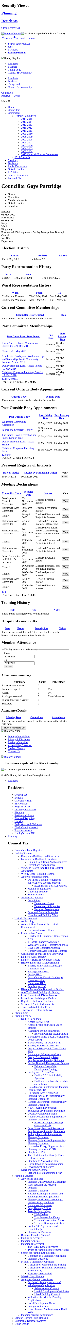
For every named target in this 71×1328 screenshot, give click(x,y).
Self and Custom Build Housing (31, 1317)
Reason (63, 255)
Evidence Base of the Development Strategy (46, 1068)
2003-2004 (27, 151)
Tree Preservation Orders (47, 1217)
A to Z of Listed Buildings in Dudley (40, 992)
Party (8, 274)
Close (4, 27)
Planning (19, 812)
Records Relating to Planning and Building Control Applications (45, 1195)
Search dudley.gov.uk (19, 43)
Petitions (32, 1187)
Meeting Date (28, 493)
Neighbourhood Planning (34, 1169)
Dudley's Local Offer (26, 833)
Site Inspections (36, 894)
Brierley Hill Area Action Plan (43, 1045)
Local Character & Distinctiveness (39, 995)
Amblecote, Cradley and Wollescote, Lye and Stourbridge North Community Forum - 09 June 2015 (23, 359)
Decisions (13, 163)
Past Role (50, 336)
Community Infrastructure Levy (44, 1054)
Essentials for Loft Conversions (50, 885)
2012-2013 (27, 124)
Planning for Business (39, 1232)
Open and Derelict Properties (43, 912)
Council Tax (21, 794)
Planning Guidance (38, 1190)
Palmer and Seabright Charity (17, 429)
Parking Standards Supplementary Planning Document (45, 1136)
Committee (36, 717)
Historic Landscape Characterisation (40, 962)
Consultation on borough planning (45, 1164)
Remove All (14, 27)
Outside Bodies (16, 169)
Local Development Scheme (42, 1113)
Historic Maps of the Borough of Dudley (42, 989)
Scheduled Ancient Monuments (37, 1004)
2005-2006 (27, 145)
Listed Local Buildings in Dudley (38, 998)
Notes (57, 610)
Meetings (13, 160)
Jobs (10, 46)
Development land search (41, 1166)
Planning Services (24, 1175)
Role (63, 314)
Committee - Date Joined (30, 314)
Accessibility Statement (20, 745)
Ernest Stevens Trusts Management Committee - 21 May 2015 (20, 344)
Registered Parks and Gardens (37, 1001)
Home (11, 107)
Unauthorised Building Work (43, 915)
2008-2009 (27, 136)
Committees (14, 113)
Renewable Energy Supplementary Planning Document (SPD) (46, 1148)
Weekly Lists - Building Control (37, 873)
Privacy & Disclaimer (19, 739)
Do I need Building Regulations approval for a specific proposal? (45, 881)
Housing (19, 821)
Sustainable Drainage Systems (30, 1320)
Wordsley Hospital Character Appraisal (48, 944)
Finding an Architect (31, 1238)
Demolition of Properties (47, 906)
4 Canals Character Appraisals (43, 941)
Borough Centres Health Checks (51, 1033)
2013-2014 (27, 121)
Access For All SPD (38, 1021)
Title (33, 610)
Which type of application (41, 1285)
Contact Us (14, 751)
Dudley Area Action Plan (41, 1072)
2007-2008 (27, 139)
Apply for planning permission (37, 1279)
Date (12, 610)
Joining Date (53, 396)
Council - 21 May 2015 (14, 351)
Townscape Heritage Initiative (36, 1010)
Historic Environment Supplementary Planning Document (47, 1103)
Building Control (23, 853)
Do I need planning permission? (44, 1282)
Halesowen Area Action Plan (43, 1092)
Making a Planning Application (37, 1261)
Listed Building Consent (47, 1294)
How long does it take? (40, 1273)
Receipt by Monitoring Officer (40, 472)
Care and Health (23, 800)
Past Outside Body (19, 416)
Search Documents (18, 175)
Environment (21, 803)
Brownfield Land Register (28, 850)
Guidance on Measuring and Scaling (47, 1264)
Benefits (19, 797)
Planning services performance (37, 1315)
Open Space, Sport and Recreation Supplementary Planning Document (46, 1130)
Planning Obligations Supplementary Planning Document (47, 1142)
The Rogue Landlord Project (43, 1246)
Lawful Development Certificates (51, 1291)
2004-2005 (27, 148)
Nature (48, 493)
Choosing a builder (38, 891)
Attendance (58, 717)
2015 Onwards (22, 157)
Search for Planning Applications (38, 1252)
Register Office (22, 806)
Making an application (39, 888)
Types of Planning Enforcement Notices (48, 1249)
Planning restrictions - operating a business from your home (45, 1201)
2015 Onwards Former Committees (39, 154)
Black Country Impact (26, 827)
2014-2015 (27, 118)
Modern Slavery (16, 748)
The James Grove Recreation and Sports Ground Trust (19, 436)
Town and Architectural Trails (36, 1007)
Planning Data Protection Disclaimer (47, 1181)
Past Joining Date (46, 417)
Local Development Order (41, 1303)
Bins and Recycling (25, 818)
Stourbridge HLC (37, 986)
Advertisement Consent (46, 1288)
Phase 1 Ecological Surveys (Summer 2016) (48, 1124)
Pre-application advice (39, 1306)
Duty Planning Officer (39, 1208)
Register (5, 95)
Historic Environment (26, 918)
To (55, 274)
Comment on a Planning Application (47, 1255)
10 (15, 378)
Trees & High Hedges (39, 1211)
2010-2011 (26, 130)
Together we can (23, 830)
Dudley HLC (35, 974)
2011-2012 (26, 127)
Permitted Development (46, 909)
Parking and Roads (24, 815)
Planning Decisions (38, 1258)
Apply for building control (35, 876)
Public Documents (17, 166)
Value (62, 628)
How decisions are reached (42, 1184)
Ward (15, 292)
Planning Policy (23, 1016)
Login (17, 95)
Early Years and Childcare (28, 824)
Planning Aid (21, 1013)
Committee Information (40, 1205)
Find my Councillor (18, 742)
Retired (42, 255)
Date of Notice (11, 472)
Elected (15, 255)
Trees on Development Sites (49, 1223)
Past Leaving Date (62, 336)
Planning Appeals (30, 1241)
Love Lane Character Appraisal (44, 947)
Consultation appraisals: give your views (42, 953)
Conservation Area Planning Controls (47, 950)
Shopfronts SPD (36, 1152)
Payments (13, 49)
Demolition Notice (44, 903)
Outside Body (19, 396)
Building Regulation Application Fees (47, 862)
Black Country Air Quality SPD (44, 1042)
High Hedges (41, 1214)
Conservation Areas (31, 933)
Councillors (14, 110)
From (28, 274)
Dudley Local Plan (31, 1018)
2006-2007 (27, 142)
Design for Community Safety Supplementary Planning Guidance (46, 1059)
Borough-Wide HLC (38, 971)
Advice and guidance (32, 897)
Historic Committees (25, 115)
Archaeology (28, 921)
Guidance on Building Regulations (39, 859)
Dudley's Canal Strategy (33, 956)
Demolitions (34, 900)
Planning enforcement (32, 1243)
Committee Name (11, 493)
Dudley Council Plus (19, 736)
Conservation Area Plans (40, 930)
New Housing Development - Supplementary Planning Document (46, 1109)
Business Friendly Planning (35, 1235)
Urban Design (22, 1323)
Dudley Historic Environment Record (40, 959)
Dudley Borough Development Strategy (48, 1063)
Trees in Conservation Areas (49, 1220)
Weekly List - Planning (33, 1276)
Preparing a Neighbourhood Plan (45, 1172)
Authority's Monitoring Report (43, 1030)
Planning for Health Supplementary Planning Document (46, 1097)
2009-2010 (27, 133)
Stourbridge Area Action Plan (43, 1161)
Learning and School (25, 809)
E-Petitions (13, 172)
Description (41, 628)
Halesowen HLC (37, 983)
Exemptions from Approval (42, 865)
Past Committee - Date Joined (23, 336)
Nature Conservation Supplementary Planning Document (47, 1118)
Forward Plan (15, 178)
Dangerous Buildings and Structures (40, 856)
